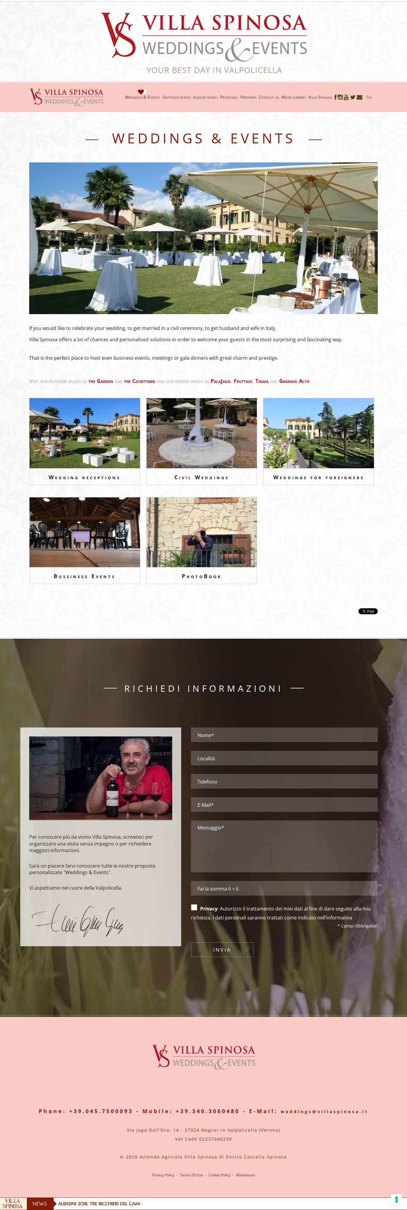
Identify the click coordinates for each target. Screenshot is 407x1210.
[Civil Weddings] (201, 433)
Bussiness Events (85, 576)
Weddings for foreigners (318, 477)
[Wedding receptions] (84, 433)
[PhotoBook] (201, 532)
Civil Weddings (201, 477)
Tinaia (261, 380)
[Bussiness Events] (84, 532)
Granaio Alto (294, 380)
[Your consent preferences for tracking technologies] (396, 1199)
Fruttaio (243, 380)
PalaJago (221, 380)
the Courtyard (139, 380)
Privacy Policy (163, 1175)
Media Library (293, 97)
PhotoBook (202, 576)
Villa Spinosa (320, 97)
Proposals (229, 97)
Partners (248, 97)
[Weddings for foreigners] (318, 433)
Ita (369, 97)
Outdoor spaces (176, 97)
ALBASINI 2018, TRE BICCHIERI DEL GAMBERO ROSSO (112, 1203)
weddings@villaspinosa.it (324, 1111)
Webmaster (245, 1175)
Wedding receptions (85, 477)
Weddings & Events (142, 97)
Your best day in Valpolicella (203, 69)
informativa (339, 917)
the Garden (100, 380)
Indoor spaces (205, 97)
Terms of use (191, 1175)
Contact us (269, 97)
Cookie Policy (219, 1175)
